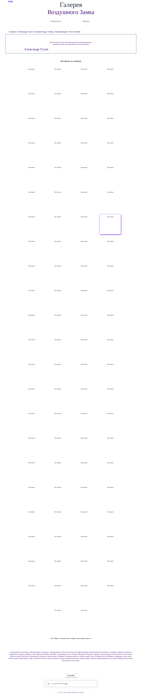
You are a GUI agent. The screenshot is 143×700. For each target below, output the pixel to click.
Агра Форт (127, 654)
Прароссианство (124, 652)
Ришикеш (90, 654)
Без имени (31, 69)
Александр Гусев (36, 49)
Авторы (86, 21)
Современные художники (19, 652)
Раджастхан (15, 656)
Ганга (68, 654)
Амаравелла (13, 654)
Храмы (97, 654)
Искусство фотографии (79, 652)
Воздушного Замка (71, 12)
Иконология (101, 656)
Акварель (113, 652)
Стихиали (65, 652)
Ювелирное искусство (70, 660)
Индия (46, 654)
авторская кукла (72, 658)
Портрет (110, 656)
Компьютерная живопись (100, 652)
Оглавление (56, 21)
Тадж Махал (117, 654)
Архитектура (106, 654)
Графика (61, 656)
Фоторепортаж (72, 656)
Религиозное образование (18, 658)
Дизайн (93, 658)
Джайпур (25, 656)
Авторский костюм (125, 658)
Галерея (12, 32)
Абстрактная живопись (39, 652)
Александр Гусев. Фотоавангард (32, 32)
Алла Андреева (37, 654)
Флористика (85, 658)
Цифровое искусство (123, 656)
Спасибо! (71, 675)
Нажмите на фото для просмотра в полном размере (71, 44)
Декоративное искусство (107, 658)
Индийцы (53, 654)
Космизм (37, 658)
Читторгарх (35, 656)
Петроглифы (85, 656)
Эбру (31, 658)
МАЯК (10, 1)
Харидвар (62, 654)
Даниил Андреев (25, 654)
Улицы (74, 654)
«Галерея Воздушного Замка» (75, 692)
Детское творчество (49, 656)
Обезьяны (81, 654)
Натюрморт (55, 652)
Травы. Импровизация (58, 32)
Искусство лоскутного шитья (53, 658)
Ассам (93, 656)
